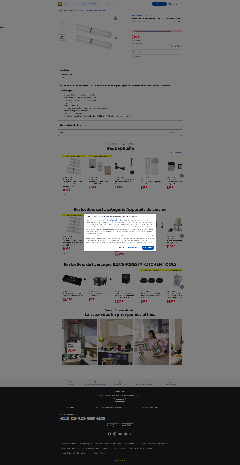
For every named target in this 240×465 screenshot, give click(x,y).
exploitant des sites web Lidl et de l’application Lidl (106, 220)
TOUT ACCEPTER (148, 248)
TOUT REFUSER (119, 248)
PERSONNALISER (133, 248)
